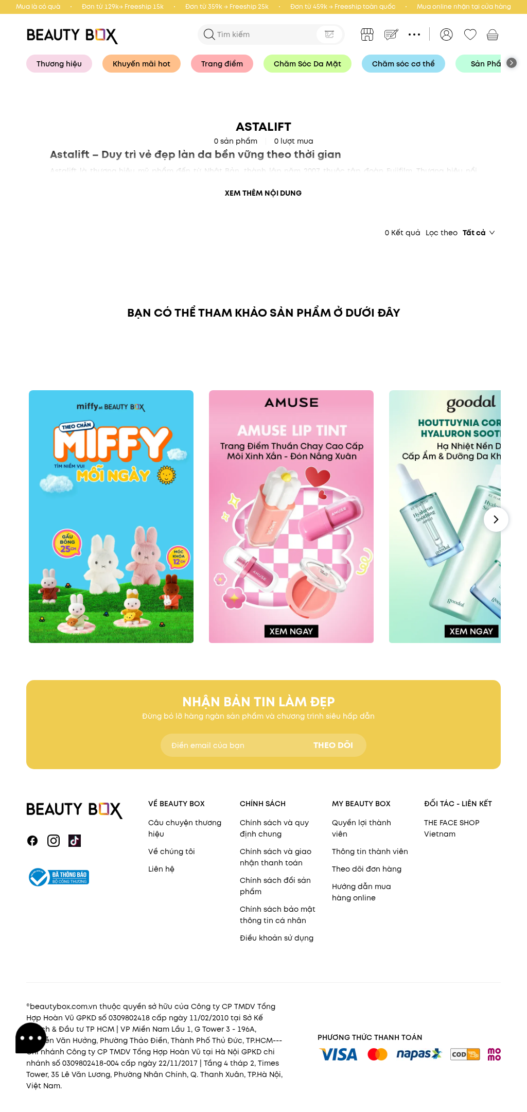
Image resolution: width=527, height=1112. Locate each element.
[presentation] (75, 34)
